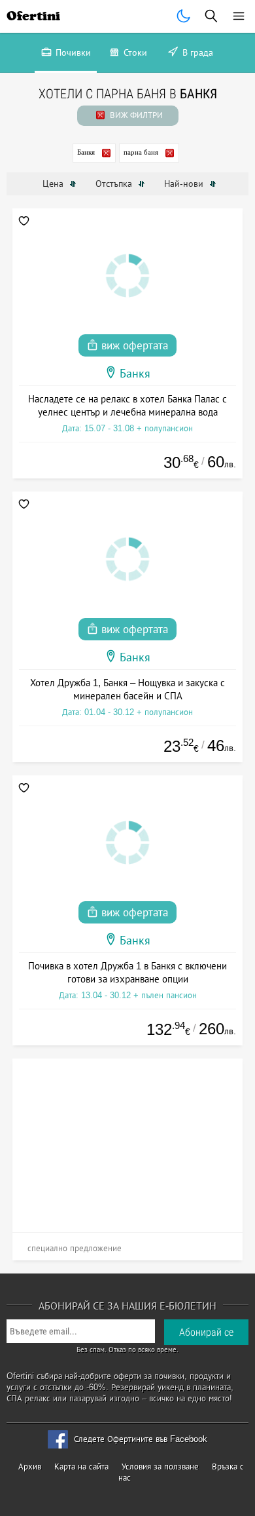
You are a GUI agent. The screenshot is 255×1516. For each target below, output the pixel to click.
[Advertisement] (127, 1140)
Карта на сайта (81, 1466)
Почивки (72, 52)
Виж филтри (135, 115)
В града (196, 52)
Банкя (86, 152)
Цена (54, 183)
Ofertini (33, 16)
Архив (29, 1466)
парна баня (141, 152)
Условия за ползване (160, 1466)
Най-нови (185, 183)
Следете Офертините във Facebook (140, 1439)
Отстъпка (115, 183)
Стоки (134, 52)
